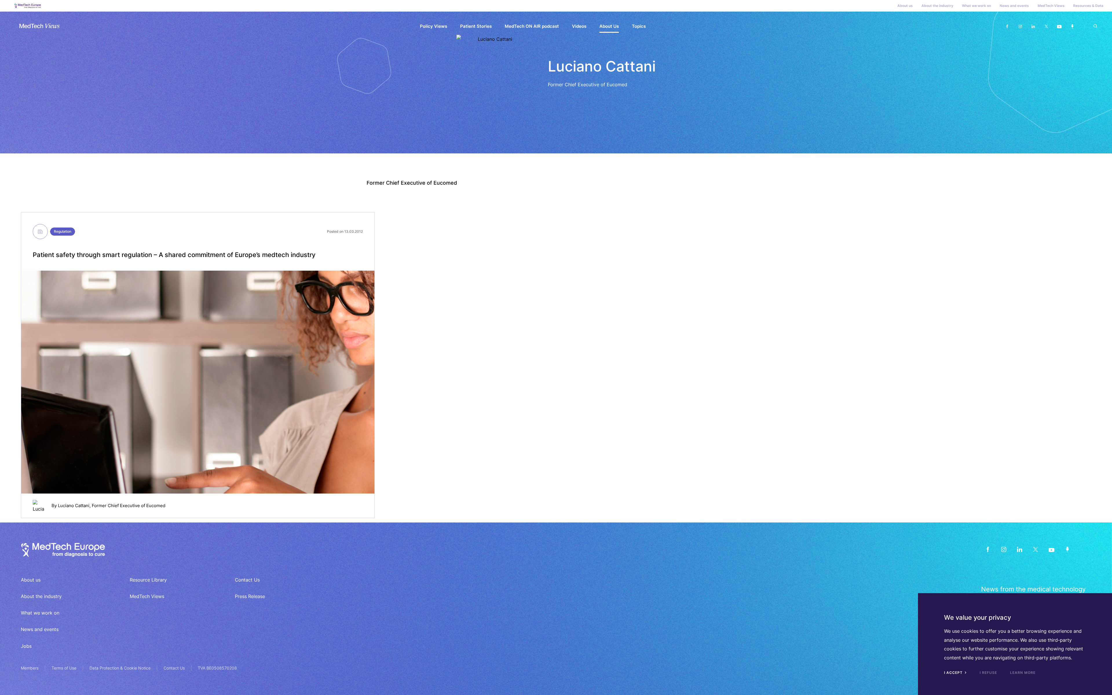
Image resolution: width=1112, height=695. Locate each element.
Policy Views (433, 26)
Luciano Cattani (73, 505)
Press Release (250, 596)
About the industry (937, 5)
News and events (1014, 5)
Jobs (26, 646)
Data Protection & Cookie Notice (120, 667)
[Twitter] (1046, 26)
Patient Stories (476, 26)
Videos (579, 26)
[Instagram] (1020, 26)
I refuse (988, 672)
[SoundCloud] (1067, 549)
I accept (954, 672)
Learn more (1023, 672)
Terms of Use (64, 667)
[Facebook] (1007, 26)
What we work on (976, 5)
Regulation (62, 231)
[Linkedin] (1033, 26)
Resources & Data (1088, 5)
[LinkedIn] (1019, 549)
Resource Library (148, 580)
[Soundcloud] (1072, 26)
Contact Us (247, 580)
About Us (609, 26)
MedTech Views (1051, 5)
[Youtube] (1059, 26)
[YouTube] (1051, 549)
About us (905, 5)
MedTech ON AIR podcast (532, 26)
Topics (639, 26)
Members (30, 667)
